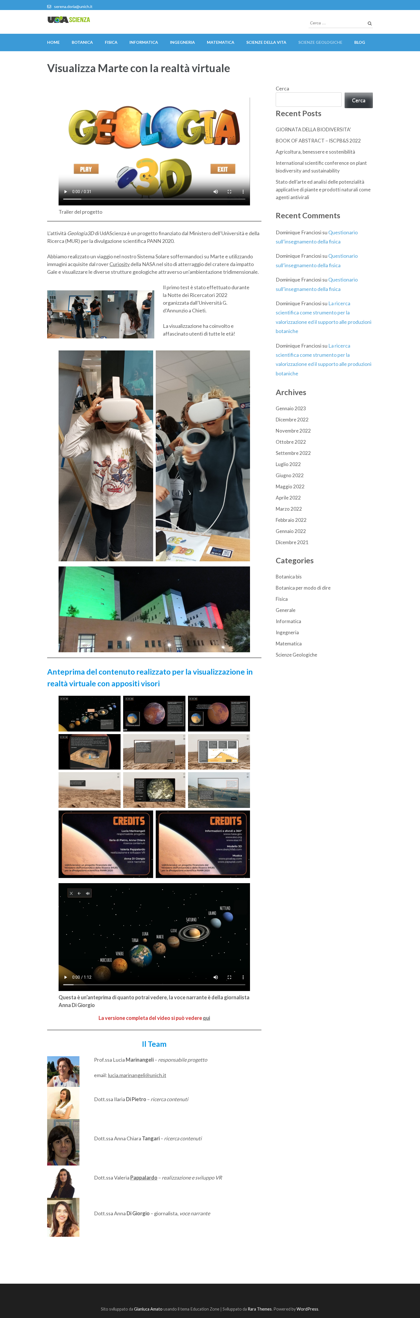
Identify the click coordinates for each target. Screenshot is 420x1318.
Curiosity (119, 264)
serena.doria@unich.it (73, 6)
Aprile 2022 (288, 498)
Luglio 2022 (288, 464)
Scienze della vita (266, 42)
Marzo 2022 (289, 509)
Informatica (143, 42)
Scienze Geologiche (296, 655)
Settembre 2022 (293, 453)
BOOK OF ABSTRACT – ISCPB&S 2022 (318, 141)
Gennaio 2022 (291, 531)
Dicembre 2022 (292, 420)
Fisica (111, 42)
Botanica (82, 42)
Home (53, 42)
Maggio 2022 (290, 486)
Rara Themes (260, 1309)
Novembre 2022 (293, 431)
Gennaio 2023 (291, 408)
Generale (285, 610)
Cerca (282, 88)
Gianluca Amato (148, 1309)
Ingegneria (182, 42)
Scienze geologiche (320, 42)
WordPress (307, 1309)
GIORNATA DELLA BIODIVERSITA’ (313, 129)
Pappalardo (143, 1177)
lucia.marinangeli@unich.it (137, 1075)
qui (206, 1018)
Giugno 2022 (290, 475)
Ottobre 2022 (291, 442)
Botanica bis (289, 577)
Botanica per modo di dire (303, 588)
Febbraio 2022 (291, 520)
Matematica (220, 42)
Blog (359, 42)
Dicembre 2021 (292, 542)
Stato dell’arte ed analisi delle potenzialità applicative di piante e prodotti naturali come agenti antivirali (323, 189)
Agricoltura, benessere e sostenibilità (315, 152)
